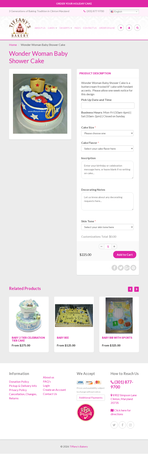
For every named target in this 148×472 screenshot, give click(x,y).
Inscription (88, 158)
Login (46, 385)
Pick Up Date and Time (96, 99)
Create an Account (54, 389)
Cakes (51, 28)
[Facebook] (122, 425)
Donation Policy (19, 381)
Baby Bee (63, 337)
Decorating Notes (93, 189)
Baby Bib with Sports (117, 337)
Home (13, 44)
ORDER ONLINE (107, 28)
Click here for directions (121, 412)
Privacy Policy (18, 390)
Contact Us (50, 393)
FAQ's (77, 28)
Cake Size (87, 127)
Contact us (90, 28)
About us (40, 28)
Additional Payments (91, 397)
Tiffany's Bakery (78, 446)
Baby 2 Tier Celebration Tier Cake (28, 339)
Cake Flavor (89, 142)
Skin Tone (87, 221)
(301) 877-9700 (95, 11)
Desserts (65, 28)
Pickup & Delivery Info (23, 385)
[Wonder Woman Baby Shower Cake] (40, 104)
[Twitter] (114, 425)
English (118, 11)
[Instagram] (130, 425)
